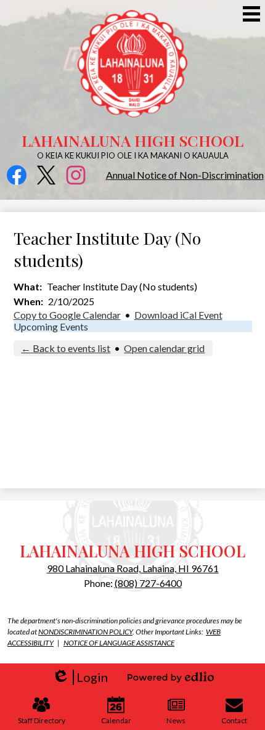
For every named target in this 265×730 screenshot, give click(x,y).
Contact (234, 720)
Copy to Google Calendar (67, 315)
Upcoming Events (51, 326)
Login (80, 677)
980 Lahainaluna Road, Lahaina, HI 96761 (133, 568)
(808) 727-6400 (148, 583)
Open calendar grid (164, 348)
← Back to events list (65, 348)
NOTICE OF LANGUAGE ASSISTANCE (118, 642)
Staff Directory (41, 720)
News (176, 720)
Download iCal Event (178, 315)
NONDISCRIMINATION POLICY (85, 631)
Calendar (116, 720)
